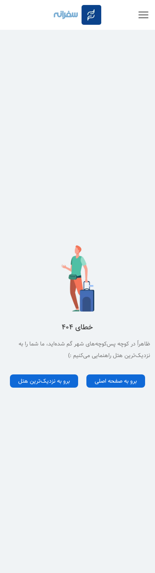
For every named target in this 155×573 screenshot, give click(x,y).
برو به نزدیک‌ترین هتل (44, 381)
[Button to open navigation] (143, 15)
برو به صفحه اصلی (116, 381)
